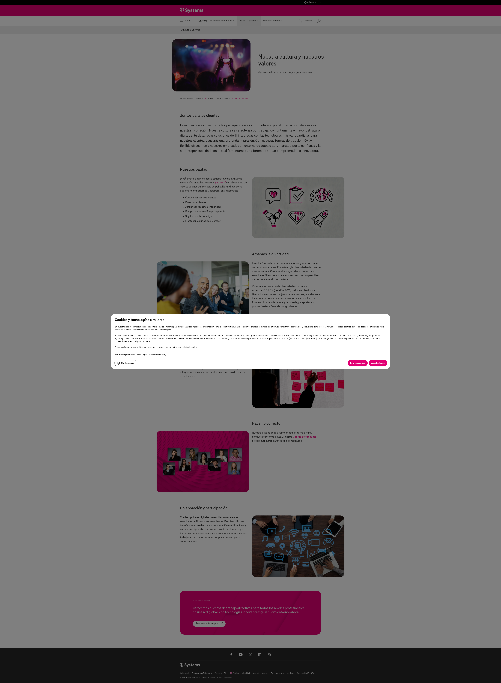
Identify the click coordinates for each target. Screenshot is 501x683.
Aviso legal (142, 354)
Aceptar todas (378, 363)
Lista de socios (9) (157, 354)
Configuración (128, 363)
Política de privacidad (125, 354)
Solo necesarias (357, 363)
